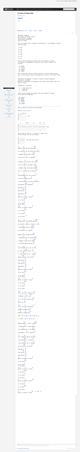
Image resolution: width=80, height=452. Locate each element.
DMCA (24, 448)
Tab (25, 30)
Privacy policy (19, 448)
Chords (30, 30)
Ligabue (20, 18)
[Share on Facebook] (18, 21)
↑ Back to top (19, 444)
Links (28, 448)
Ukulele (40, 30)
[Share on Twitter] (22, 21)
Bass (35, 30)
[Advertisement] (9, 30)
